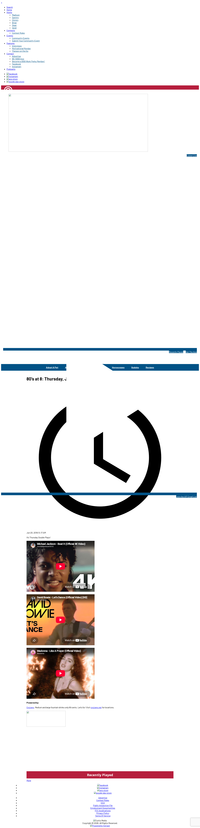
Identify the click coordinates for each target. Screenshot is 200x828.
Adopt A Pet (52, 367)
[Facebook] (12, 74)
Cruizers (30, 707)
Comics (82, 367)
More (29, 780)
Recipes (150, 367)
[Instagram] (12, 76)
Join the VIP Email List (186, 496)
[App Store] (12, 79)
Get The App (191, 352)
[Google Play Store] (15, 81)
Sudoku (135, 367)
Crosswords (99, 367)
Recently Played (176, 352)
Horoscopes (118, 367)
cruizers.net (96, 707)
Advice (68, 367)
